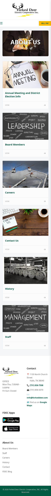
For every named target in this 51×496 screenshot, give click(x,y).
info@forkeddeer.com (37, 397)
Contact (6, 467)
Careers (6, 457)
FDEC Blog (7, 471)
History (5, 462)
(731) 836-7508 (36, 385)
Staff (4, 453)
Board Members (10, 448)
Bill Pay (45, 23)
